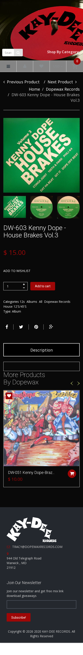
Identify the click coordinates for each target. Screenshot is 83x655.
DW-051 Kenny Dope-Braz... (31, 472)
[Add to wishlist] (9, 396)
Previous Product (23, 81)
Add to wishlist (17, 271)
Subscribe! (18, 617)
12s (22, 301)
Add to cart (42, 286)
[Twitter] (20, 327)
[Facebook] (6, 327)
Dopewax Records (63, 89)
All (40, 301)
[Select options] (72, 473)
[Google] (50, 327)
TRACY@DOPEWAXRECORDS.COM (37, 547)
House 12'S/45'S (15, 306)
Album (16, 311)
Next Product (60, 81)
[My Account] (24, 66)
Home (34, 89)
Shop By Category (63, 51)
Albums (32, 301)
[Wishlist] (41, 66)
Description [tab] (41, 350)
